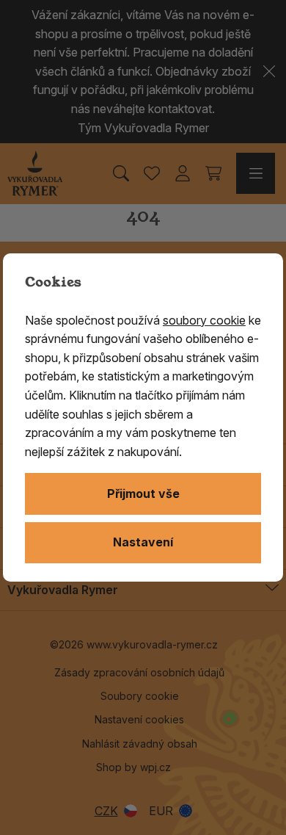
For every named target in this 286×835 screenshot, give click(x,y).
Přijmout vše (143, 493)
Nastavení (143, 542)
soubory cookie (204, 320)
